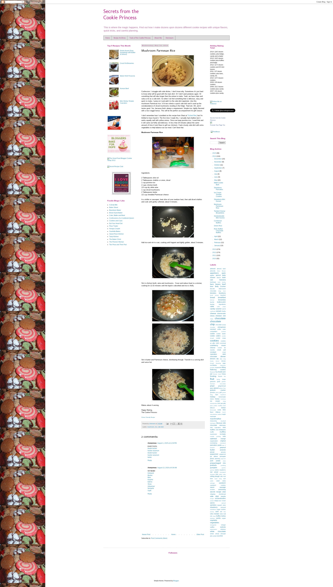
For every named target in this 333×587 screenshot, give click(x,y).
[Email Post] (167, 423)
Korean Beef (124, 88)
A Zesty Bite (113, 205)
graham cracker (218, 390)
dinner (223, 356)
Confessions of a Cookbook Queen (121, 218)
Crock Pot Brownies (127, 63)
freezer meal (217, 374)
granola (212, 392)
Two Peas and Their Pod (118, 245)
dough (212, 363)
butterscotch (221, 302)
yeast (215, 536)
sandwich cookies (218, 485)
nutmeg (218, 436)
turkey (223, 516)
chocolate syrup (221, 324)
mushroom (150, 427)
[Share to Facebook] (179, 423)
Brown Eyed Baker (115, 213)
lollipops (218, 412)
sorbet (212, 500)
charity (223, 311)
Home (107, 38)
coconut (213, 329)
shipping (212, 494)
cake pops (221, 306)
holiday (212, 397)
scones (212, 489)
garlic (218, 381)
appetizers (214, 273)
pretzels (213, 465)
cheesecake (221, 313)
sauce (212, 487)
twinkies (212, 518)
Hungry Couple (114, 229)
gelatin (224, 381)
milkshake (222, 425)
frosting (213, 376)
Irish (218, 403)
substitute (213, 509)
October (217, 165)
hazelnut (223, 394)
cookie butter (221, 333)
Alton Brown (221, 271)
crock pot (221, 350)
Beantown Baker (115, 210)
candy (212, 309)
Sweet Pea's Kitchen (116, 234)
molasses (222, 430)
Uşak (149, 490)
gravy (217, 392)
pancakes (213, 445)
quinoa (212, 470)
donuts (223, 361)
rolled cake (222, 474)
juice (211, 405)
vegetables (214, 522)
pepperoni (222, 454)
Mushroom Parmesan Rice (218, 206)
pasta (220, 445)
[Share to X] (176, 423)
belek (150, 457)
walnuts (223, 527)
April (216, 236)
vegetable (213, 520)
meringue (213, 423)
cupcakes (213, 354)
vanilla (218, 518)
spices (212, 503)
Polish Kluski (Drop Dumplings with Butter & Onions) (127, 52)
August (217, 171)
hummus (223, 399)
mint (217, 430)
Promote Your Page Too (217, 125)
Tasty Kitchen (114, 236)
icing (224, 401)
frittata (224, 374)
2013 (214, 249)
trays (214, 516)
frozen (220, 376)
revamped (223, 472)
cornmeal (223, 343)
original (223, 441)
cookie (212, 334)
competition (213, 331)
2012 (214, 252)
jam (222, 403)
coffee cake (221, 329)
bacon (219, 277)
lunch (224, 412)
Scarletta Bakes (114, 231)
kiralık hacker (152, 448)
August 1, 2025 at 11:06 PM (167, 443)
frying (218, 379)
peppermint (214, 454)
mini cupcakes (215, 427)
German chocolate (218, 383)
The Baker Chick (115, 239)
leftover (212, 408)
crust (224, 352)
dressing (218, 363)
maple (224, 414)
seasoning (222, 489)
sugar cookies (221, 509)
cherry (212, 316)
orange (223, 439)
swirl (217, 512)
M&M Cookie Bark (218, 183)
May (216, 180)
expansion (218, 367)
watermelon (213, 529)
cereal (218, 311)
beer (211, 286)
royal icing (218, 478)
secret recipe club (218, 492)
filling (224, 367)
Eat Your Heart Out (115, 223)
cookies (214, 340)
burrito (212, 302)
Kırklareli (151, 473)
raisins (217, 470)
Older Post (200, 534)
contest (223, 331)
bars (212, 284)
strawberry (213, 507)
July (215, 174)
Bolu (149, 477)
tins (225, 511)
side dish (161, 427)
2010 (214, 258)
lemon (223, 408)
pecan (212, 452)
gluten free (222, 388)
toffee (212, 514)
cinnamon (222, 327)
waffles (212, 527)
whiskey (223, 529)
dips (221, 359)
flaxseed (212, 372)
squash (219, 505)
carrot (224, 309)
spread (224, 503)
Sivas (150, 484)
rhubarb (212, 474)
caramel (218, 309)
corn (217, 343)
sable (211, 481)
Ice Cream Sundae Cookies (218, 194)
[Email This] (171, 423)
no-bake (223, 434)
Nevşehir (151, 488)
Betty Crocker (220, 286)
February (217, 242)
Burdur (150, 475)
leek (224, 405)
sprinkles (213, 505)
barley (224, 282)
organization (214, 441)
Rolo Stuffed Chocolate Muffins (218, 231)
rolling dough (215, 476)
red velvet (214, 472)
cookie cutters (215, 336)
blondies (213, 293)
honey (217, 399)
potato (218, 461)
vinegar (223, 525)
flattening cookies (218, 370)
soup (216, 501)
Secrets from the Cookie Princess (121, 14)
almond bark (221, 268)
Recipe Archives (120, 38)
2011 (214, 255)
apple (224, 273)
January (217, 245)
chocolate (220, 318)
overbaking (213, 443)
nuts (224, 436)
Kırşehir (150, 480)
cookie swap (221, 338)
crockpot (213, 352)
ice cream (215, 401)
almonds (212, 271)
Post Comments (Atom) (159, 538)
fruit (212, 379)
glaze (211, 388)
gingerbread (222, 386)
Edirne (150, 482)
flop (217, 372)
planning (217, 458)
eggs (224, 363)
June (216, 177)
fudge (224, 379)
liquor (211, 412)
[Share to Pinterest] (181, 423)
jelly (224, 403)
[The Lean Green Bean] (121, 194)
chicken (219, 316)
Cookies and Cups (115, 221)
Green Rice (218, 226)
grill (220, 392)
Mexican (219, 423)
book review (214, 295)
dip (217, 359)
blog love (222, 291)
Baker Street (113, 207)
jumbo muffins (218, 405)
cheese (213, 313)
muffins (223, 432)
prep (224, 461)
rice (156, 427)
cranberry (214, 345)
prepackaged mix (218, 463)
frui (225, 376)
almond (212, 269)
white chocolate (218, 531)
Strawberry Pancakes (218, 188)
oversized (223, 443)
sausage (223, 487)
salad (218, 481)
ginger (212, 386)
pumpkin (213, 468)
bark (219, 282)
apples (212, 275)
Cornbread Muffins (218, 222)
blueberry (222, 293)
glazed (216, 388)
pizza (212, 458)
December (218, 159)
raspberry (222, 470)
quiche (224, 467)
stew (224, 505)
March (216, 239)
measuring (213, 421)
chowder (212, 327)
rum (224, 478)
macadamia (213, 414)
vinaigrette (213, 525)
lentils (219, 410)
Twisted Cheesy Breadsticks (219, 212)
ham (216, 394)
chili (224, 316)
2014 (214, 156)
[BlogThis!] (174, 423)
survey (212, 511)
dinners (212, 359)
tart (221, 511)
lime (224, 410)
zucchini (220, 536)
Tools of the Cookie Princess (140, 38)
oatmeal (213, 439)
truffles (218, 516)
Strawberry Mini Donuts (219, 200)
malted (219, 414)
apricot (218, 275)
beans (217, 284)
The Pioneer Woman (116, 242)
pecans (223, 452)
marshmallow (215, 419)
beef (224, 284)
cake (212, 306)
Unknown (152, 423)
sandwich (222, 483)
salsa (224, 481)
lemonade (213, 410)
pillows (216, 456)
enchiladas (213, 365)
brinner (212, 300)
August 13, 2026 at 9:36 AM (167, 468)
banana (222, 280)
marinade (213, 416)
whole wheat (214, 533)
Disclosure (169, 38)
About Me (158, 38)
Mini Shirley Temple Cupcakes (127, 102)
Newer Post (146, 534)
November (218, 162)
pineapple (223, 456)
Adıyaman (151, 486)
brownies (222, 300)
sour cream (222, 500)
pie (211, 456)
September (218, 168)
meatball (223, 421)
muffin (212, 432)
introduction (213, 403)
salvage (212, 483)
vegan (224, 518)
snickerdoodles (220, 498)
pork (211, 461)
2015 (214, 153)
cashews (212, 311)
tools (221, 514)
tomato (216, 514)
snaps (212, 498)
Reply (150, 460)
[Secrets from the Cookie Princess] (211, 123)
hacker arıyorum (153, 451)
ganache (213, 381)
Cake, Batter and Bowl (117, 215)
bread (212, 297)
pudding (223, 465)
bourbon (223, 295)
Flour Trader (113, 226)
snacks (223, 496)
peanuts (223, 450)
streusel (223, 507)
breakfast (222, 297)
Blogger (176, 581)
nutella (212, 436)
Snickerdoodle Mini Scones (219, 217)
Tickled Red (191, 115)
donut (217, 361)
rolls (221, 476)
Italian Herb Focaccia (127, 76)
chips (211, 318)
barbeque (213, 282)
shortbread (222, 494)
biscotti (212, 288)
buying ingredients (218, 304)
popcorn (223, 458)
